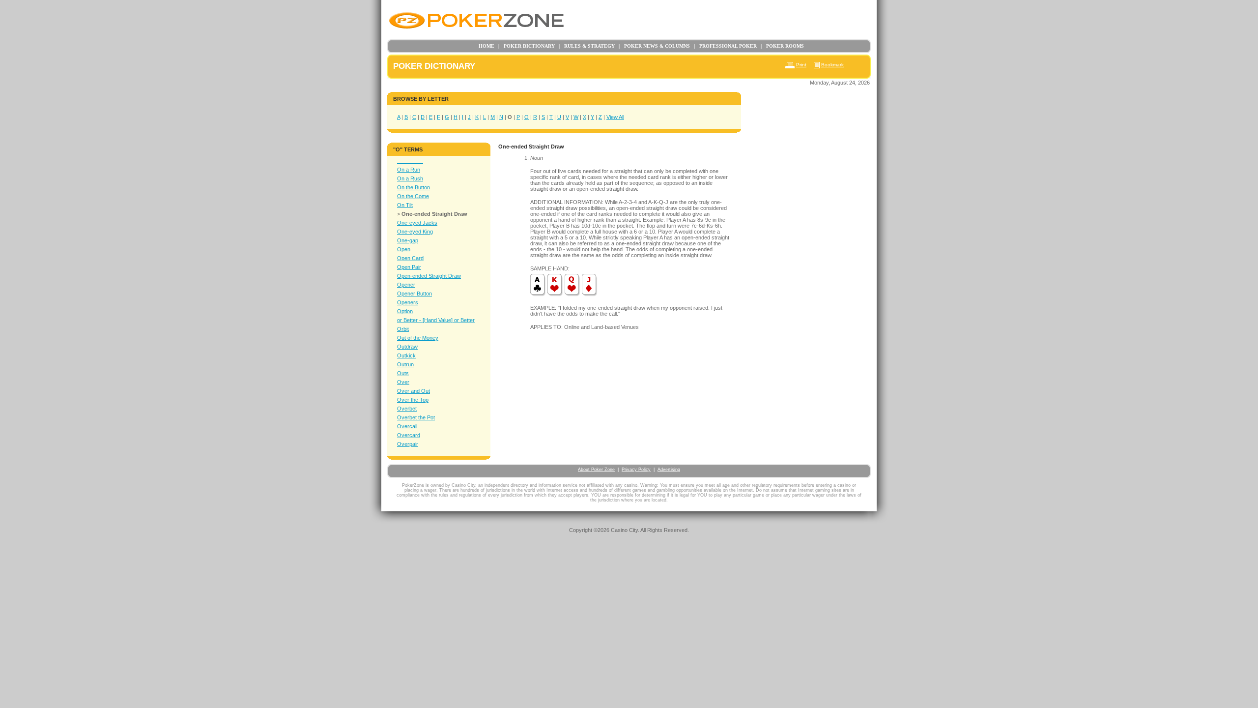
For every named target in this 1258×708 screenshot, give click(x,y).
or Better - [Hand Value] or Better (436, 320)
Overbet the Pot (416, 417)
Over (403, 382)
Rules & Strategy (587, 46)
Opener (406, 285)
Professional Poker (725, 46)
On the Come (413, 196)
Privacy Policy (636, 469)
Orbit (403, 329)
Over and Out (413, 391)
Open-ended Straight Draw (429, 276)
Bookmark (832, 64)
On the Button (413, 187)
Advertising (669, 469)
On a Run (408, 170)
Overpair (407, 444)
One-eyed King (415, 232)
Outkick (406, 355)
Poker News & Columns (654, 46)
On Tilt (405, 205)
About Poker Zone (596, 469)
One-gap (407, 240)
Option (405, 311)
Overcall (407, 426)
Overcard (408, 435)
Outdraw (407, 347)
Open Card (410, 258)
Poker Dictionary (526, 46)
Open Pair (409, 267)
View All (615, 117)
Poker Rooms (782, 46)
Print (801, 64)
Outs (403, 373)
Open (403, 249)
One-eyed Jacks (417, 223)
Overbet (407, 409)
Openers (407, 302)
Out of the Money (417, 338)
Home (486, 46)
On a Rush (410, 178)
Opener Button (414, 293)
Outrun (405, 364)
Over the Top (413, 400)
